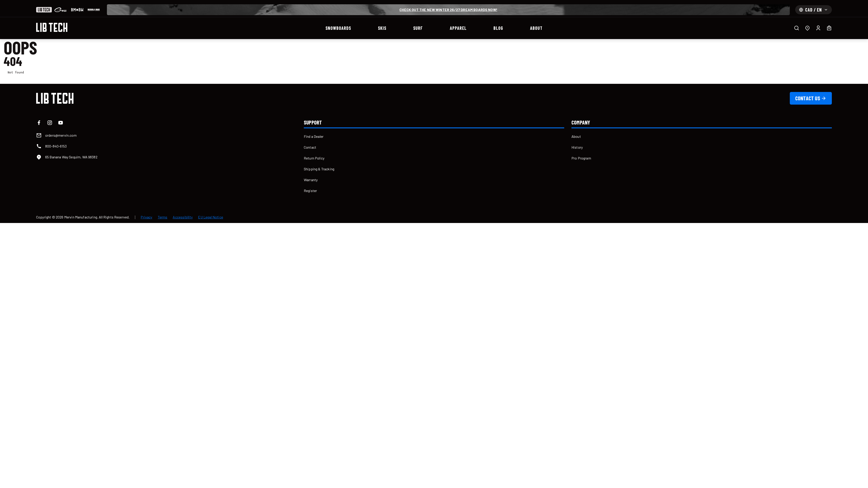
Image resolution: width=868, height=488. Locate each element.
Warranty (311, 180)
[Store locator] (807, 28)
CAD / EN (813, 9)
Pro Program (581, 158)
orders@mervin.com (61, 135)
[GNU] (60, 9)
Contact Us (807, 98)
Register (310, 190)
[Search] (796, 28)
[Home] (51, 27)
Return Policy (314, 158)
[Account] (818, 28)
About (576, 136)
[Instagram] (49, 122)
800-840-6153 (56, 146)
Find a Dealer (313, 136)
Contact (310, 147)
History (577, 147)
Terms (162, 217)
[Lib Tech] (44, 9)
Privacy (146, 217)
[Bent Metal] (77, 9)
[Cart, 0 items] (829, 28)
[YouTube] (60, 122)
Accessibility (183, 217)
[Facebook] (39, 122)
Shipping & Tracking (319, 169)
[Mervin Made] (93, 9)
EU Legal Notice (210, 217)
